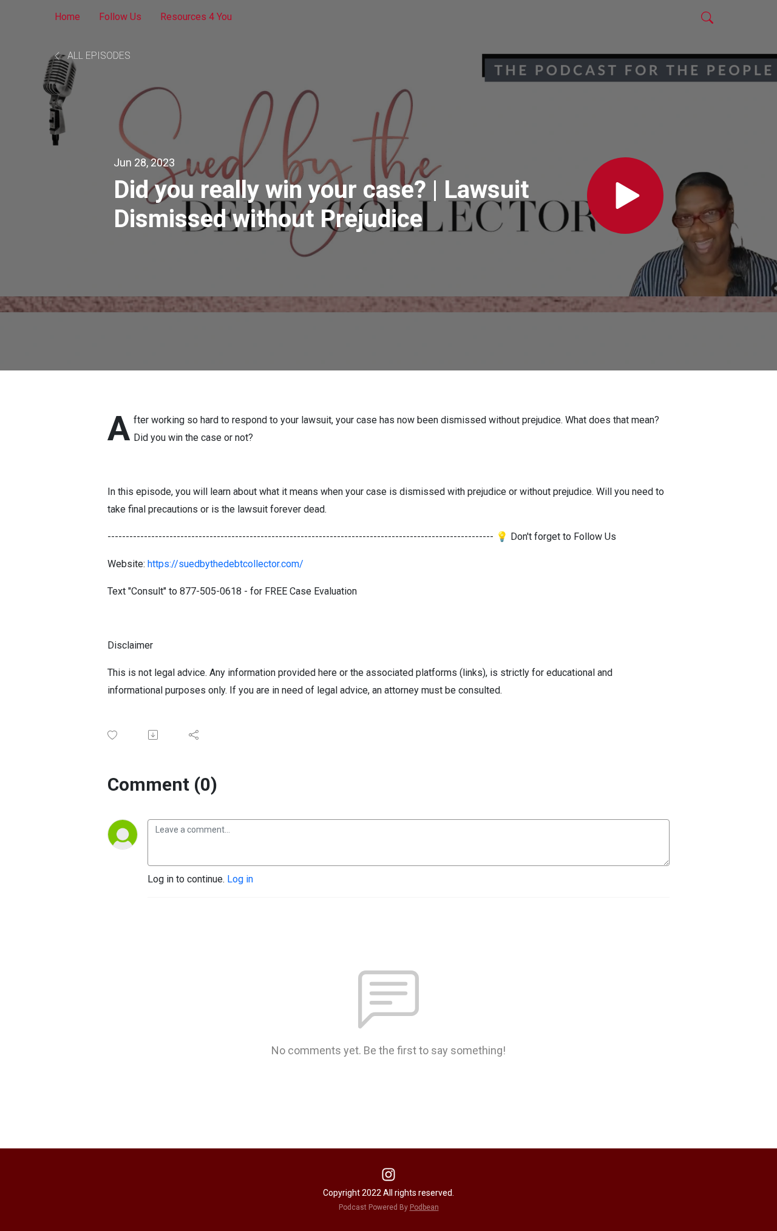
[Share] (195, 735)
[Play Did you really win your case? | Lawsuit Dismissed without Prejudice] (625, 195)
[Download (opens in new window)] (154, 735)
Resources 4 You (196, 16)
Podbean (424, 1207)
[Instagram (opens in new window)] (388, 1173)
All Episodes (98, 55)
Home (67, 16)
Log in (240, 879)
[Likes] (113, 735)
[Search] (707, 17)
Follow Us (120, 16)
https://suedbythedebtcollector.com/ (226, 564)
